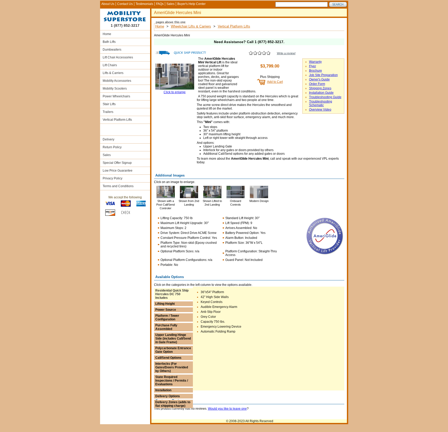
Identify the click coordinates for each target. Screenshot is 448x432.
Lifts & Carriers (113, 73)
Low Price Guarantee (117, 170)
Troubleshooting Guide (325, 97)
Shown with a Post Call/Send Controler (165, 204)
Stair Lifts (109, 104)
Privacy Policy (112, 178)
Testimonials (144, 4)
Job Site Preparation (323, 75)
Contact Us (125, 4)
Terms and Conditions (118, 186)
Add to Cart (275, 82)
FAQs (160, 4)
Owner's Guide (319, 79)
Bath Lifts (109, 42)
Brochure (315, 70)
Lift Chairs (110, 65)
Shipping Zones (320, 88)
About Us (107, 4)
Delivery (108, 139)
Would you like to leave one (227, 408)
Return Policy (112, 147)
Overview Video (320, 109)
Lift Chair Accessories (118, 57)
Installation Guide (321, 93)
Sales (170, 4)
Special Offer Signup (117, 163)
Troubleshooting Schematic (320, 103)
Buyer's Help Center (191, 4)
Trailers (108, 112)
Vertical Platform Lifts (117, 120)
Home (107, 34)
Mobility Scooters (115, 88)
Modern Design (259, 201)
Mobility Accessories (117, 81)
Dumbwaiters (112, 49)
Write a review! (286, 53)
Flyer (312, 66)
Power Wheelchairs (116, 96)
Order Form (317, 84)
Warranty (315, 62)
